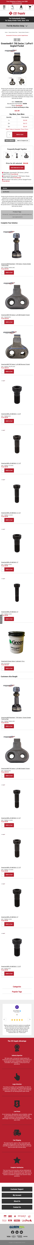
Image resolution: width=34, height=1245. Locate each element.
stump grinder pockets (14, 214)
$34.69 (25, 163)
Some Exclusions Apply (17, 3)
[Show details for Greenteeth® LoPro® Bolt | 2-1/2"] (17, 494)
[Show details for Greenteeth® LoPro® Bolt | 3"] (17, 593)
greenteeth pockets (26, 214)
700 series (4, 214)
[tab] (17, 188)
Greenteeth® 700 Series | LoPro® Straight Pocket (15, 315)
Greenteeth (19, 105)
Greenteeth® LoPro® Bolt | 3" (9, 612)
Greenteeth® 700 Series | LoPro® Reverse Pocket (15, 364)
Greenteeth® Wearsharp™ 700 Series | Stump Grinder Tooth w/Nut (16, 264)
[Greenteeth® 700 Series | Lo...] (18, 39)
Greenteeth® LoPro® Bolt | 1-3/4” (11, 414)
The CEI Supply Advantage (17, 1041)
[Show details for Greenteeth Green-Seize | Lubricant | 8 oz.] (17, 642)
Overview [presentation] (5, 188)
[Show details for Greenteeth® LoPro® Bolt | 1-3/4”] (17, 395)
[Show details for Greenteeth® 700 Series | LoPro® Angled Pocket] (7, 155)
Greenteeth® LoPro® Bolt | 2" (9, 562)
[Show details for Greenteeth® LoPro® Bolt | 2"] (17, 543)
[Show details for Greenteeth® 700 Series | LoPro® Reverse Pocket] (17, 345)
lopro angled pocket (16, 217)
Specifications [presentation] (6, 191)
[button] (4, 1019)
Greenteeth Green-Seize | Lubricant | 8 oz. (13, 661)
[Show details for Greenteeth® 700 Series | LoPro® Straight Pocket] (26, 155)
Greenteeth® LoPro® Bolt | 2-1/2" (11, 513)
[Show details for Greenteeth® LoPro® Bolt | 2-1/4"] (17, 444)
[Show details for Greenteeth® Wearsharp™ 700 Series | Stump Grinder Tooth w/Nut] (17, 155)
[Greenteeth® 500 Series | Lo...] (15, 39)
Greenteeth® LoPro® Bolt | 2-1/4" (11, 463)
